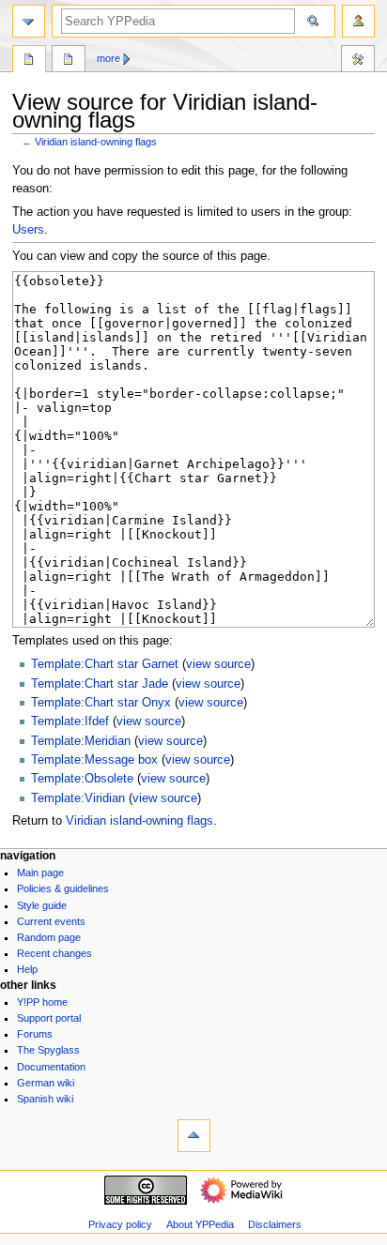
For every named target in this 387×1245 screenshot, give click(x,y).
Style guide (42, 905)
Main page (40, 872)
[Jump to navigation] (28, 21)
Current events (51, 921)
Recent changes (54, 953)
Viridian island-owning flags (96, 141)
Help (27, 969)
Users (28, 229)
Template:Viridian (78, 798)
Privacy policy (120, 1224)
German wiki (45, 1082)
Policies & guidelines (63, 888)
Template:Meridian (81, 741)
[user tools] (358, 21)
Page (29, 61)
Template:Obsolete (82, 778)
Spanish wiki (45, 1098)
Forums (35, 1034)
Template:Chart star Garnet (104, 664)
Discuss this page (69, 61)
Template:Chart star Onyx (101, 702)
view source (218, 664)
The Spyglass (48, 1049)
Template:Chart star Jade (99, 684)
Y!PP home (42, 1002)
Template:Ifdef (70, 721)
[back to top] (194, 1135)
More (108, 58)
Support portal (49, 1018)
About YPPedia (200, 1224)
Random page (49, 937)
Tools (358, 61)
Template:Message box (94, 760)
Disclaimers (275, 1224)
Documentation (51, 1066)
